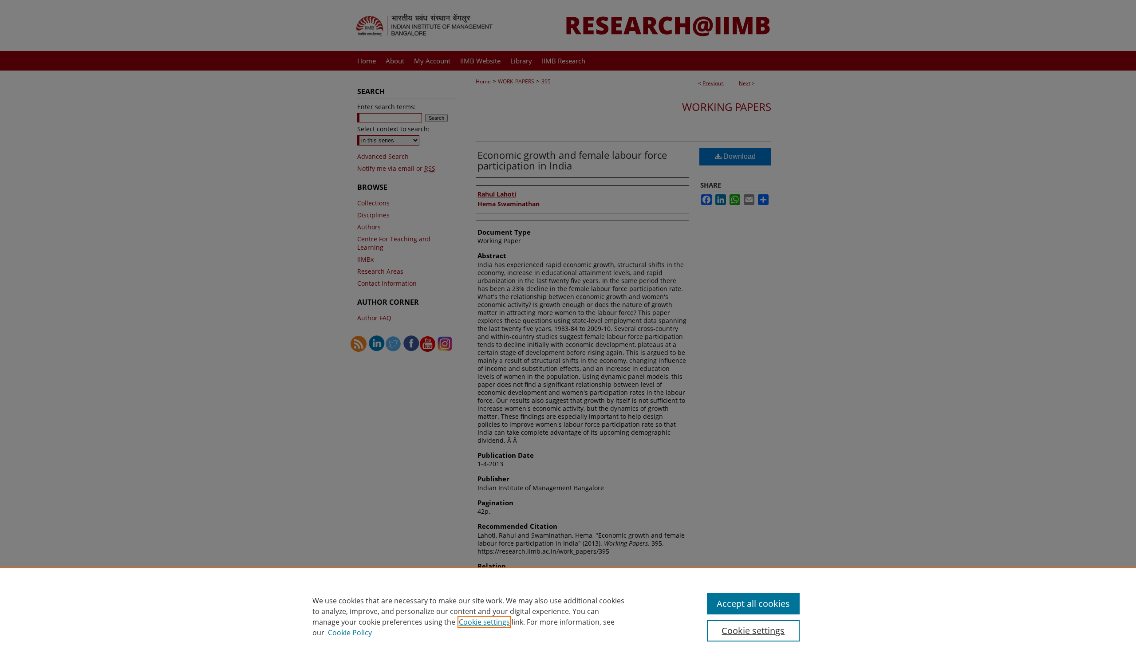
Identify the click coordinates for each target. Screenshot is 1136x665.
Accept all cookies (753, 604)
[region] (568, 616)
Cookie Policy (350, 632)
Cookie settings (484, 622)
